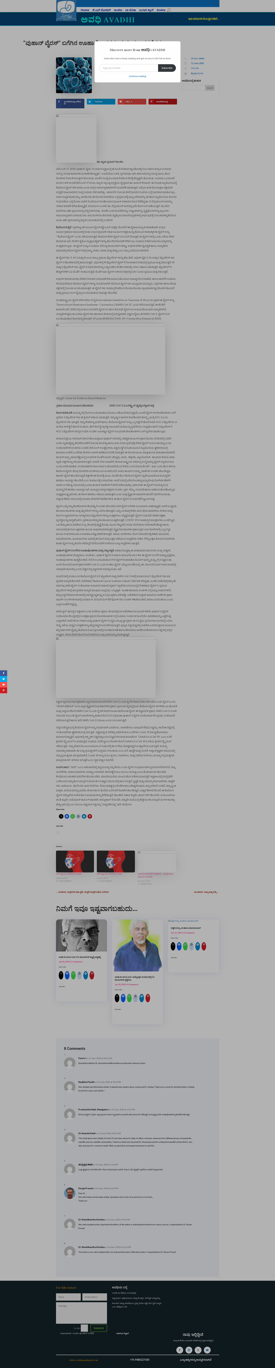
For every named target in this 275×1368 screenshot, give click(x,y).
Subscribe (167, 68)
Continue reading (137, 76)
